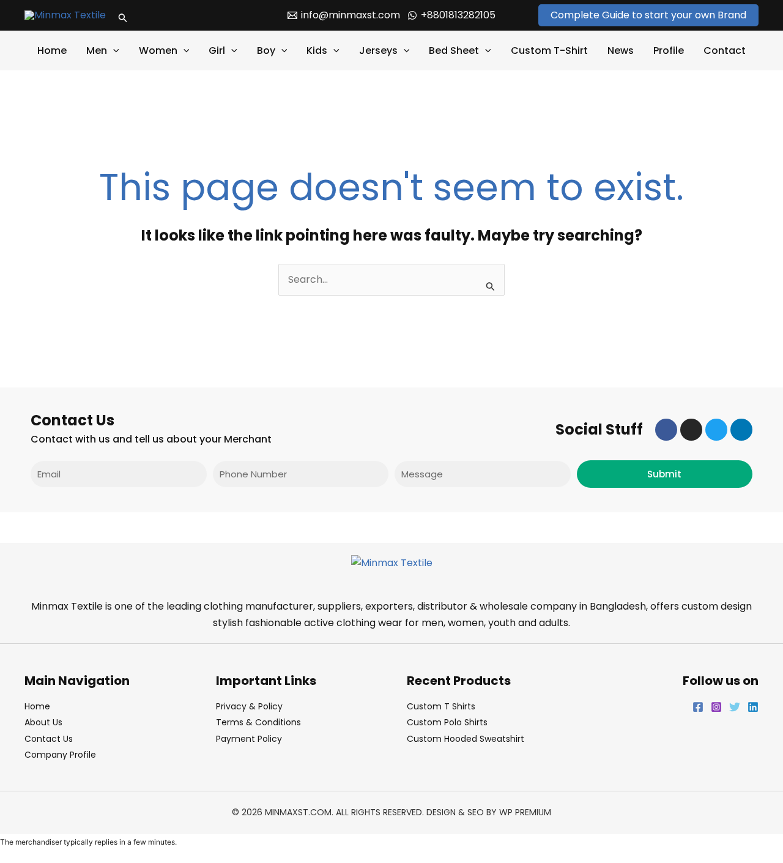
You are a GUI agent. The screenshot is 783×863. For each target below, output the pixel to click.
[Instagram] (716, 706)
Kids (316, 50)
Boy (266, 50)
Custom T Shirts (441, 706)
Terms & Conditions (258, 722)
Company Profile (60, 755)
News (620, 50)
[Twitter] (734, 706)
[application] (113, 50)
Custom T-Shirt (549, 50)
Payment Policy (249, 739)
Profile (668, 50)
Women (158, 50)
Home (52, 50)
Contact (724, 50)
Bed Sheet (454, 50)
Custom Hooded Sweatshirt (465, 739)
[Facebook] (697, 706)
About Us (43, 722)
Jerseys (378, 50)
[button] (123, 15)
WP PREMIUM (525, 812)
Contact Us (48, 739)
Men (96, 50)
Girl (217, 50)
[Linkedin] (753, 706)
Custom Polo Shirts (447, 722)
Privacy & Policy (249, 706)
